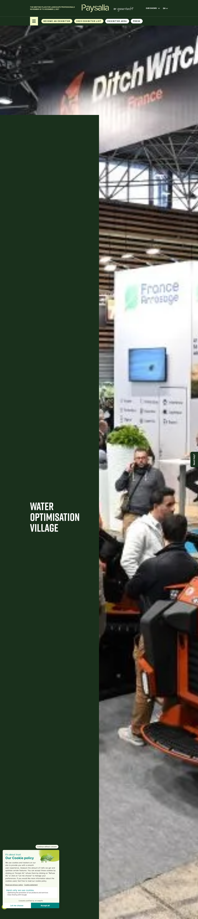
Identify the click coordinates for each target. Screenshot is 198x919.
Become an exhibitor (57, 21)
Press (136, 21)
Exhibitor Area (117, 21)
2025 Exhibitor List (88, 21)
